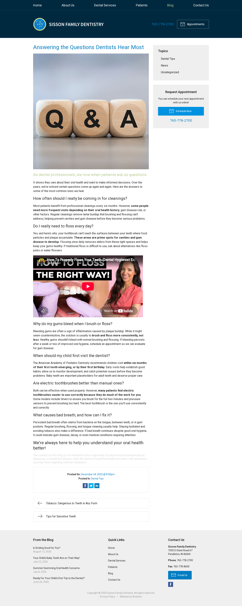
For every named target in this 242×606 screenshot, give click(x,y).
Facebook (170, 584)
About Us (68, 5)
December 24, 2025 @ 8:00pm (98, 474)
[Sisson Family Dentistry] (68, 24)
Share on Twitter (91, 485)
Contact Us (201, 5)
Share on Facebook (85, 485)
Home (37, 5)
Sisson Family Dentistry (120, 592)
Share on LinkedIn (96, 485)
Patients (142, 5)
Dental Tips (97, 478)
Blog (170, 5)
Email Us (182, 575)
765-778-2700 (163, 24)
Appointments (195, 24)
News (164, 65)
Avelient (137, 596)
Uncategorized (170, 72)
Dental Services (105, 5)
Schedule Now (183, 111)
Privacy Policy (107, 596)
